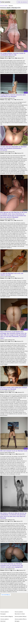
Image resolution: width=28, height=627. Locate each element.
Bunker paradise (5, 2)
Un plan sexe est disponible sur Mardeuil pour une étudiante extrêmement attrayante (13, 148)
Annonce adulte (3, 5)
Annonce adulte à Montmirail (5, 620)
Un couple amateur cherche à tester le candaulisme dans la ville (12, 54)
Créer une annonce (22, 2)
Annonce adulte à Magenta (7, 616)
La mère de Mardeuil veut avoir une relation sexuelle (11, 274)
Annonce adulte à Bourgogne (5, 613)
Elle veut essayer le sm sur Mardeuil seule (13, 451)
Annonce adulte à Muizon (20, 616)
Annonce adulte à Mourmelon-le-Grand (20, 613)
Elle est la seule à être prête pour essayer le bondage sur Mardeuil (13, 388)
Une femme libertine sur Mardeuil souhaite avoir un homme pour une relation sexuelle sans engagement (11, 565)
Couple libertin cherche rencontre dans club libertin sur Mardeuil (13, 95)
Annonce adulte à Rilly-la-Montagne (21, 620)
